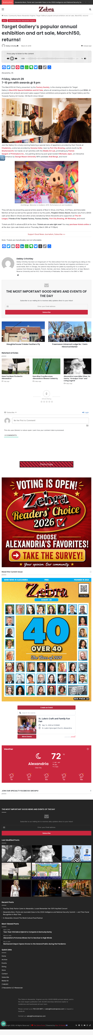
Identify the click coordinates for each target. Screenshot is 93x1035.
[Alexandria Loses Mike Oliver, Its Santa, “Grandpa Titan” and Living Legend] (77, 366)
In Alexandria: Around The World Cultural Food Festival (34, 2)
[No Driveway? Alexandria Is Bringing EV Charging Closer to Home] (76, 888)
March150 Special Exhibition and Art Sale (26, 90)
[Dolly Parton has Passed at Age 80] (16, 888)
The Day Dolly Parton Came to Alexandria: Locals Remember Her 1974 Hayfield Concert (35, 908)
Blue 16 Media (60, 1025)
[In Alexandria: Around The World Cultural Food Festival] (46, 871)
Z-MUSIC (5, 984)
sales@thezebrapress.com (54, 1009)
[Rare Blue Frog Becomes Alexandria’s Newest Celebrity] (46, 366)
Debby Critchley (11, 46)
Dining (4, 967)
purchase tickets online (79, 224)
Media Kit (5, 981)
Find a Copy (46, 464)
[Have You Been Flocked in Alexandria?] (15, 366)
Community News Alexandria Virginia (22, 15)
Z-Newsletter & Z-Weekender (12, 988)
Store (4, 970)
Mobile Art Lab (49, 151)
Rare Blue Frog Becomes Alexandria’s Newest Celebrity (45, 377)
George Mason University (25, 157)
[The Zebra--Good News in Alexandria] (46, 9)
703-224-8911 (38, 1009)
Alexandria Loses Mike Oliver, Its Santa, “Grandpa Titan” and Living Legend (77, 378)
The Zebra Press (39, 1025)
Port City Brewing (57, 148)
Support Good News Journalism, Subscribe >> (46, 234)
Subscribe (5, 977)
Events (4, 963)
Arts (4, 20)
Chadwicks (6, 148)
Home (5, 15)
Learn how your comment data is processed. (48, 430)
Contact (5, 974)
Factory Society (42, 87)
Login (86, 412)
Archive (4, 959)
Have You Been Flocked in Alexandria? (12, 377)
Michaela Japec (65, 154)
